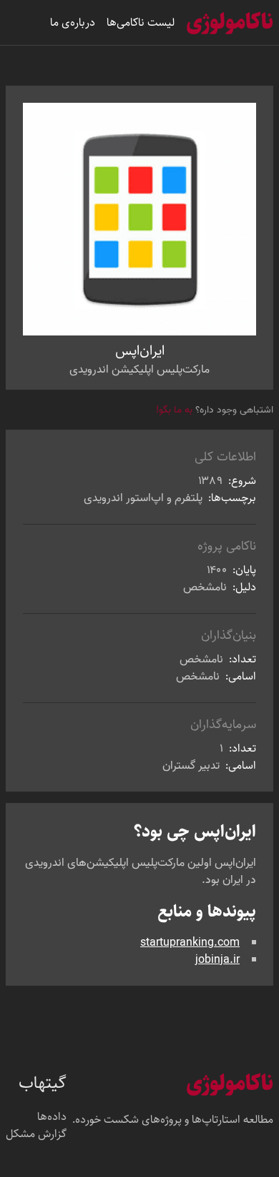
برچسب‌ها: (230, 498)
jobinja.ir (217, 960)
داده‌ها (52, 1117)
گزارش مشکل (36, 1134)
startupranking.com (190, 943)
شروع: (240, 481)
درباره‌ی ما (72, 22)
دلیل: (243, 587)
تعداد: (241, 659)
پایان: (243, 570)
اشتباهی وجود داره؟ (214, 410)
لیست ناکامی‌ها (141, 22)
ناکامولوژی (229, 22)
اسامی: (239, 676)
